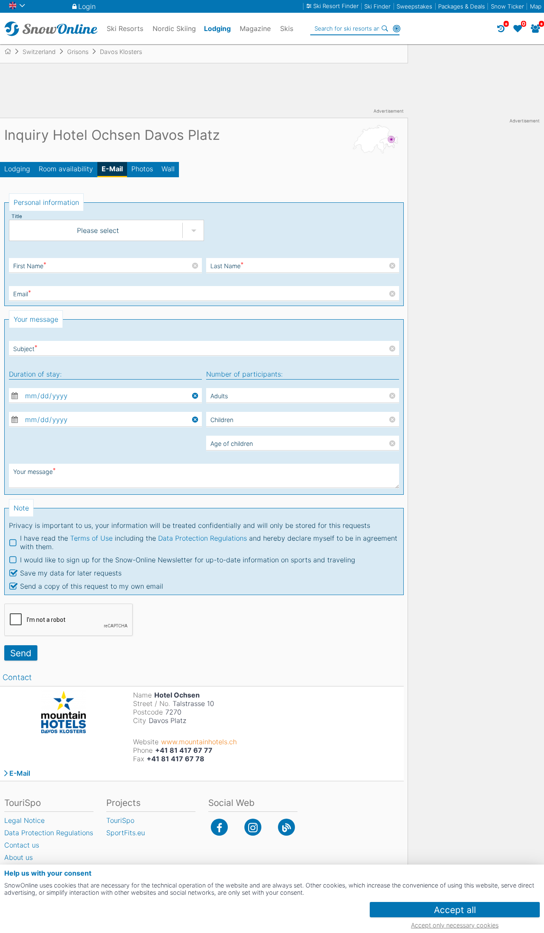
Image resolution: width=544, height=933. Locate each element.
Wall (168, 168)
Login (87, 6)
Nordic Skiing (174, 28)
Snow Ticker (507, 6)
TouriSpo (120, 820)
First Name (29, 265)
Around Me (396, 28)
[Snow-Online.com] (51, 28)
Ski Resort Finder (336, 6)
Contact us (21, 845)
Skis (286, 28)
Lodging (17, 168)
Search (384, 28)
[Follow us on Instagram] (252, 827)
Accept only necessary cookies (455, 925)
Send (20, 653)
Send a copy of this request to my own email (91, 586)
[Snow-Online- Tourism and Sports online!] (11, 51)
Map (535, 6)
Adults (219, 396)
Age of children (231, 443)
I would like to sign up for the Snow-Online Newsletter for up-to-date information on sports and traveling (187, 560)
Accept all (455, 910)
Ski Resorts (125, 28)
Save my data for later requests (71, 573)
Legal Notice (24, 820)
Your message (34, 471)
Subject (25, 348)
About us (18, 857)
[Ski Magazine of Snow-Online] (286, 827)
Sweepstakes (414, 6)
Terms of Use (91, 538)
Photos (142, 168)
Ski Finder (377, 6)
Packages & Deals (461, 6)
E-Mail (112, 168)
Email (22, 294)
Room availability (66, 168)
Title (16, 216)
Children (221, 419)
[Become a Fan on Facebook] (219, 827)
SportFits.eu (125, 832)
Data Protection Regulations (202, 538)
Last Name (227, 265)
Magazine (255, 28)
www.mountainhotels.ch (199, 741)
